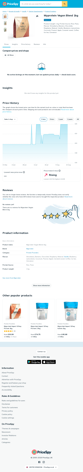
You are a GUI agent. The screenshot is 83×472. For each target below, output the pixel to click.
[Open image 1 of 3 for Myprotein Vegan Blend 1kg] (21, 27)
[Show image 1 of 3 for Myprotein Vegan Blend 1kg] (5, 16)
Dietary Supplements (36, 11)
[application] (41, 144)
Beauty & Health (14, 11)
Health (24, 11)
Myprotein (29, 249)
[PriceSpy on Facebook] (39, 462)
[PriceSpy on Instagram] (43, 462)
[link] (15, 319)
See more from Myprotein (12, 278)
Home (5, 11)
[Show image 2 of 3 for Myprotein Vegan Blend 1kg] (5, 23)
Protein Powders (50, 11)
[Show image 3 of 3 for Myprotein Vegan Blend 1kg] (5, 29)
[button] (9, 55)
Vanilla (66, 257)
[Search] (64, 4)
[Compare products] (37, 16)
